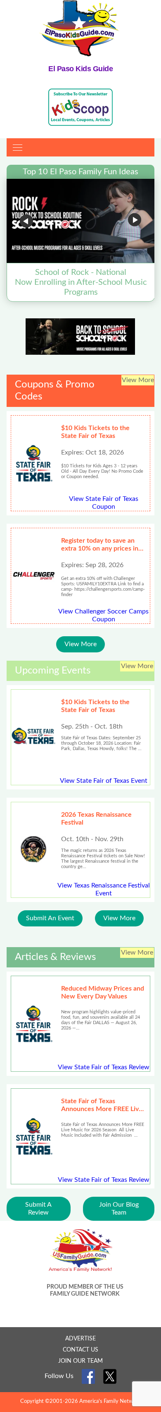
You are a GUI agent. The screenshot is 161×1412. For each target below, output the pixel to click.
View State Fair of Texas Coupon (103, 503)
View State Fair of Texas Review (103, 1067)
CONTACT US (80, 1350)
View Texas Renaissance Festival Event (103, 889)
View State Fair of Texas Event (103, 780)
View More (80, 644)
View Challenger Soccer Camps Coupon (103, 615)
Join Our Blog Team (119, 1208)
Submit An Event (50, 918)
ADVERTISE (80, 1339)
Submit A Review (38, 1208)
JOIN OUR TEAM (80, 1361)
